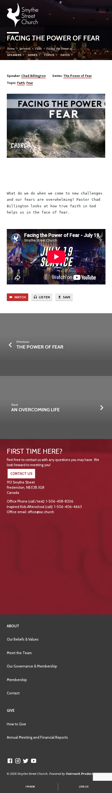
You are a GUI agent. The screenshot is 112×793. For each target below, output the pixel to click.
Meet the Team (19, 653)
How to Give (16, 724)
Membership (17, 680)
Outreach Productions (83, 774)
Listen (44, 297)
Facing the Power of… (60, 49)
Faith (38, 49)
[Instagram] (18, 760)
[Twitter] (26, 760)
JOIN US (83, 786)
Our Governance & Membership (32, 666)
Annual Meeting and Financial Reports (37, 737)
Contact (13, 693)
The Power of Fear (77, 76)
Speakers (14, 55)
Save (66, 297)
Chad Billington (33, 76)
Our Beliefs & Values (23, 639)
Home (11, 49)
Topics (49, 55)
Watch (20, 297)
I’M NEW (30, 786)
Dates (65, 55)
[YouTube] (33, 760)
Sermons (24, 49)
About (13, 626)
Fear (29, 83)
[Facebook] (10, 760)
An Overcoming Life (35, 409)
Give (11, 710)
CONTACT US (21, 474)
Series (33, 55)
